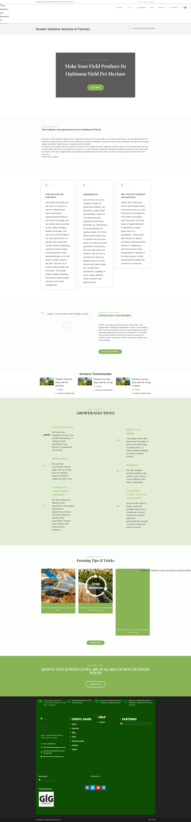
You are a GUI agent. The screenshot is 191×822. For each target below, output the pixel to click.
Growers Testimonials (66, 393)
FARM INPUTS (90, 194)
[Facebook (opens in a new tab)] (141, 2)
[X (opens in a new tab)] (139, 2)
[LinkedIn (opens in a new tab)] (146, 2)
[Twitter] (92, 787)
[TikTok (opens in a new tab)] (154, 2)
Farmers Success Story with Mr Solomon (63, 382)
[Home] (130, 28)
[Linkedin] (103, 787)
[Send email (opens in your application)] (152, 2)
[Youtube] (98, 787)
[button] (67, 326)
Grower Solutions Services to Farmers (144, 28)
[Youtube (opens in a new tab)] (149, 2)
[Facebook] (87, 787)
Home (149, 819)
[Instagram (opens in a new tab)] (144, 2)
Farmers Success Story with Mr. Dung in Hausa (141, 382)
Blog (154, 819)
